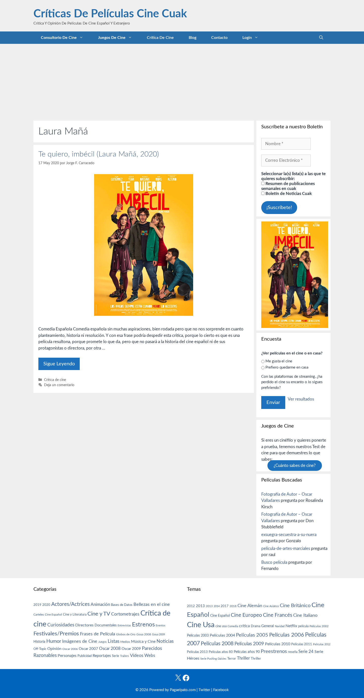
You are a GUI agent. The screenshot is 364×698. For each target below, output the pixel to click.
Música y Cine (143, 642)
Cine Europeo (246, 615)
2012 (191, 606)
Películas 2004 (222, 635)
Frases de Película (97, 634)
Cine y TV (98, 614)
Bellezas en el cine (151, 604)
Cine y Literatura (74, 614)
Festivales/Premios (56, 633)
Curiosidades (60, 625)
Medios (125, 642)
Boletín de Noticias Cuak (288, 193)
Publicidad (85, 656)
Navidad (280, 626)
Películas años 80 (221, 652)
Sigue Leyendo (59, 363)
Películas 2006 (286, 635)
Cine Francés (277, 615)
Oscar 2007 (88, 649)
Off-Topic (39, 649)
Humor (53, 641)
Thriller (243, 658)
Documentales (106, 625)
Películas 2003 (198, 635)
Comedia (233, 626)
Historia (39, 642)
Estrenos (143, 625)
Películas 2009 (249, 644)
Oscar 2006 (70, 648)
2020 (46, 605)
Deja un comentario (59, 385)
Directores (84, 625)
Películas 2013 (197, 651)
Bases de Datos (121, 605)
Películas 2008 (217, 643)
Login (247, 38)
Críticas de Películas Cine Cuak (110, 14)
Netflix (291, 626)
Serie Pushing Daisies (213, 658)
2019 (37, 605)
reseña (292, 652)
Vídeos (136, 655)
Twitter (204, 690)
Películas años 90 (247, 652)
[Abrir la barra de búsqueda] (321, 37)
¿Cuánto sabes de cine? (295, 465)
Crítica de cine (160, 38)
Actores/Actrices (70, 604)
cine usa (221, 626)
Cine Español (53, 614)
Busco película (274, 562)
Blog (192, 38)
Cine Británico (295, 605)
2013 (200, 606)
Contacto (219, 38)
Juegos (102, 642)
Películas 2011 (301, 644)
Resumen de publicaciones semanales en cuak (288, 186)
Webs (149, 656)
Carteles (38, 614)
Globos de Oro (125, 634)
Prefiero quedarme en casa (286, 367)
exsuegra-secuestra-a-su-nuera (288, 535)
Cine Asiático (271, 606)
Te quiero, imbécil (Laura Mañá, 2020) (98, 154)
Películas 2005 (252, 635)
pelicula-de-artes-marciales (285, 548)
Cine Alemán (249, 606)
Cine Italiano (305, 615)
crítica (244, 626)
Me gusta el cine (278, 361)
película (303, 626)
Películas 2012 (321, 644)
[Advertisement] (182, 81)
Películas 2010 (277, 644)
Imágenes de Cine (79, 641)
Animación (100, 604)
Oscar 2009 (131, 649)
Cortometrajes (125, 614)
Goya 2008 (143, 634)
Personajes (67, 656)
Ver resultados (301, 399)
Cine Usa (200, 625)
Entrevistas (124, 625)
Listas (113, 641)
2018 (233, 606)
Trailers (124, 656)
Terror (231, 658)
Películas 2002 (319, 626)
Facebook (221, 690)
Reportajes (102, 656)
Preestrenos (274, 651)
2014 (217, 606)
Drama (255, 626)
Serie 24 (305, 652)
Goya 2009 (158, 634)
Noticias (165, 641)
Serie (115, 655)
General (267, 626)
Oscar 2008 (110, 648)
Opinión (54, 649)
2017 (225, 606)
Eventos (160, 625)
